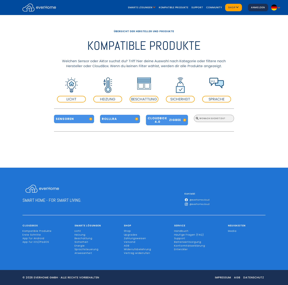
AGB (126, 245)
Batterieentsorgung (187, 242)
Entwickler (181, 249)
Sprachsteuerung (87, 249)
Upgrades (130, 234)
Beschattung (83, 238)
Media (232, 231)
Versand (129, 242)
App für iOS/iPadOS (35, 242)
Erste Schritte (31, 234)
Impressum (223, 277)
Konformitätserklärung (189, 245)
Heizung (80, 234)
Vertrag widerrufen (137, 253)
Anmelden (258, 7)
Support (197, 7)
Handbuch (181, 231)
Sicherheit (81, 242)
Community (214, 7)
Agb (237, 277)
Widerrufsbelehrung (137, 249)
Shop (127, 231)
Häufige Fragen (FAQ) (189, 234)
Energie (80, 245)
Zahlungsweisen (135, 238)
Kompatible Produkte (173, 7)
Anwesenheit (83, 253)
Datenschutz (253, 277)
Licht (78, 231)
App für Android (33, 238)
